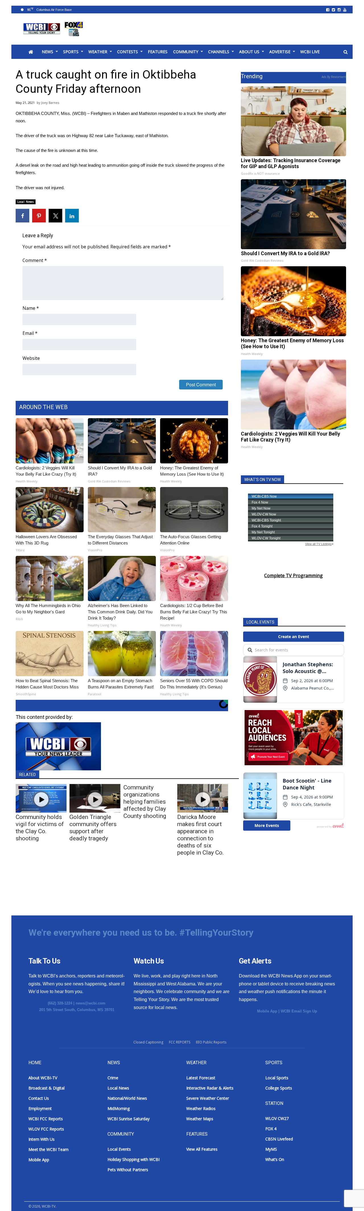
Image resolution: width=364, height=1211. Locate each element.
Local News (25, 202)
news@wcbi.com (91, 1003)
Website (31, 358)
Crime (112, 1077)
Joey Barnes (50, 102)
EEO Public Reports (211, 1042)
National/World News (127, 1098)
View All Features (202, 1149)
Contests (127, 51)
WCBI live (310, 51)
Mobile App (267, 1011)
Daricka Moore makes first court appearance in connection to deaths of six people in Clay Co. (200, 835)
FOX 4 (270, 1128)
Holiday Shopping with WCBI (133, 1159)
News (47, 51)
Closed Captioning (148, 1042)
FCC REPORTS (179, 1042)
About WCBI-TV (42, 1077)
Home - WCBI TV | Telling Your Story (54, 29)
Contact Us (38, 1098)
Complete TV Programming (293, 575)
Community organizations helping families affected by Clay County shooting (144, 801)
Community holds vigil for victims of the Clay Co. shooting (40, 828)
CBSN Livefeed (279, 1139)
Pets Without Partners (127, 1169)
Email (30, 333)
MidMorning (118, 1108)
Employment (40, 1108)
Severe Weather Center (207, 1098)
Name (30, 308)
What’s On (274, 1159)
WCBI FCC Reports (45, 1118)
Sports (70, 51)
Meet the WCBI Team (48, 1149)
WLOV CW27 (277, 1118)
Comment (34, 260)
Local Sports (276, 1077)
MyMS (271, 1149)
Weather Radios (201, 1108)
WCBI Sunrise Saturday (128, 1118)
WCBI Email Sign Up (299, 1011)
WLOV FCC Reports (46, 1129)
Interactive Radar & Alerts (209, 1088)
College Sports (278, 1088)
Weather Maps (199, 1118)
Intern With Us (41, 1139)
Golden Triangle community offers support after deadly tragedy (93, 828)
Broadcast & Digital (46, 1088)
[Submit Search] (345, 52)
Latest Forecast (200, 1077)
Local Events (119, 1149)
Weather (97, 51)
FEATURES (157, 51)
